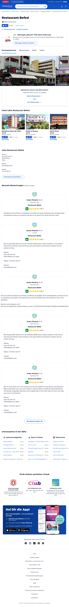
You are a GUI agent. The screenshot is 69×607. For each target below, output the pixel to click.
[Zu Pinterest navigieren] (38, 543)
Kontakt (50, 1)
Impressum (34, 598)
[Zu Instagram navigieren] (30, 543)
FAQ (34, 554)
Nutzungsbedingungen (34, 568)
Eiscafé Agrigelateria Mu (60, 448)
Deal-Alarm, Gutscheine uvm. (34, 561)
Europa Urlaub (6, 11)
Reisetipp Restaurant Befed (59, 11)
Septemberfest (8, 441)
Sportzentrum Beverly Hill (36, 455)
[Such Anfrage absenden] (45, 6)
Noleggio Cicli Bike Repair (36, 441)
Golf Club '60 (32, 445)
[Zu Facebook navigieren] (25, 543)
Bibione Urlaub (35, 11)
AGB (34, 583)
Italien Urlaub (15, 11)
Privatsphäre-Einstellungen (34, 576)
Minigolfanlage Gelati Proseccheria (36, 448)
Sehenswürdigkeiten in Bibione (13, 459)
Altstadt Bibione (8, 445)
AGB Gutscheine (34, 587)
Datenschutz (35, 572)
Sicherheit (34, 594)
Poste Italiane (7, 455)
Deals (5, 1)
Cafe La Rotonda (58, 455)
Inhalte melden (34, 557)
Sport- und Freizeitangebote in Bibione (38, 459)
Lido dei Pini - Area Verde (11, 452)
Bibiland (30, 452)
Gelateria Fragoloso (59, 445)
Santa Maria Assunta (9, 448)
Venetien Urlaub (24, 11)
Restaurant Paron (58, 441)
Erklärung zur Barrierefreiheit (34, 590)
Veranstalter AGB (34, 565)
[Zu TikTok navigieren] (34, 543)
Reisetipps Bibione (46, 11)
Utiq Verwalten (34, 579)
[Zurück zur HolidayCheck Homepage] (7, 6)
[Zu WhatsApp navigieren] (43, 543)
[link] (62, 6)
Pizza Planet (57, 452)
